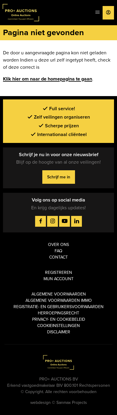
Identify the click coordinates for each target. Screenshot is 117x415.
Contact (58, 257)
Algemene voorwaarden (59, 294)
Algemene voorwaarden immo (59, 300)
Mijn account (59, 279)
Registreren (58, 272)
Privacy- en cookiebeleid (58, 319)
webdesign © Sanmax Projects (58, 402)
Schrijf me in (58, 177)
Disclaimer (58, 332)
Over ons (58, 244)
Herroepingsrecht (58, 313)
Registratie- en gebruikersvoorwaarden (59, 307)
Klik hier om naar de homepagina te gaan (47, 78)
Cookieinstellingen (58, 326)
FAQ (58, 251)
